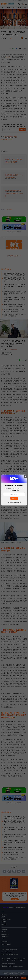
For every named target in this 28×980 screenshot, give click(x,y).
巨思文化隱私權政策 (16, 502)
